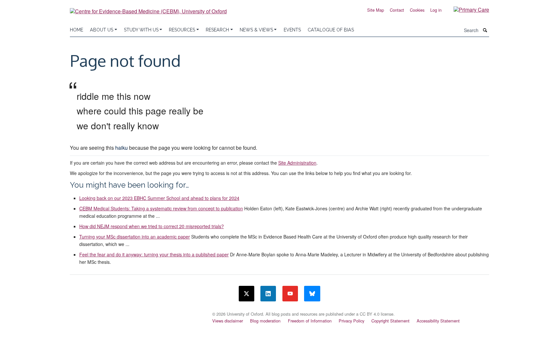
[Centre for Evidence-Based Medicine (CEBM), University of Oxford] (148, 9)
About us (101, 29)
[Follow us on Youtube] (290, 293)
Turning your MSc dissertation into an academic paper (134, 236)
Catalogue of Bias (331, 29)
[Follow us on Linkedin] (268, 293)
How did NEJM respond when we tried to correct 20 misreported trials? (151, 226)
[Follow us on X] (246, 293)
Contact (397, 10)
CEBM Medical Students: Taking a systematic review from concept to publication (161, 208)
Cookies (417, 10)
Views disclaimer (227, 321)
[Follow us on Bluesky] (312, 293)
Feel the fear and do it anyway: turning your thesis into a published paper (154, 254)
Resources (182, 29)
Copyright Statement (390, 321)
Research (217, 29)
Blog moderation (265, 321)
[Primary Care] (466, 9)
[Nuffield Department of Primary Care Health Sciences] (137, 312)
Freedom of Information (310, 321)
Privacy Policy (351, 321)
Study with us (141, 29)
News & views (256, 29)
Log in (436, 10)
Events (292, 29)
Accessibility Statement (438, 321)
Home (76, 29)
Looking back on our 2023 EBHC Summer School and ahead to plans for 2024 (159, 198)
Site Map (375, 10)
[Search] (485, 30)
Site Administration (297, 162)
